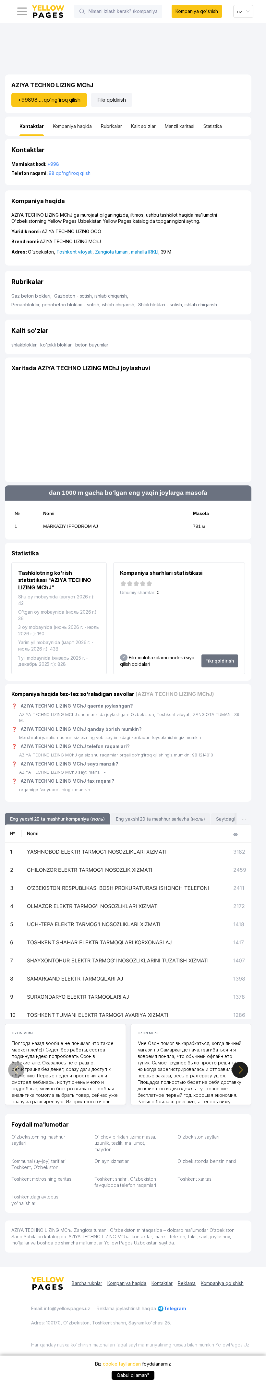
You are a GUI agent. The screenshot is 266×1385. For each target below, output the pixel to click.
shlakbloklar (24, 344)
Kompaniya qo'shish (196, 11)
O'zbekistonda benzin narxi (206, 1161)
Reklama (187, 1283)
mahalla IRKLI (144, 252)
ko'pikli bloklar (56, 344)
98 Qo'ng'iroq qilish (70, 173)
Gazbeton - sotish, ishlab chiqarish (91, 296)
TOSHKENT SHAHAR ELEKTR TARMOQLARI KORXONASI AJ (99, 942)
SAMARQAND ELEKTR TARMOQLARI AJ (75, 978)
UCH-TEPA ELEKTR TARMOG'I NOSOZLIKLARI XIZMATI (93, 924)
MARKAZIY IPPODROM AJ (70, 526)
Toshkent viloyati (74, 252)
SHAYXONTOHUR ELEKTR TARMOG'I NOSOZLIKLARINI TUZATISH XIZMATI (118, 960)
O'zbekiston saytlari (198, 1137)
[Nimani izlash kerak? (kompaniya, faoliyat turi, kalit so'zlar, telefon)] (82, 11)
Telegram (175, 1308)
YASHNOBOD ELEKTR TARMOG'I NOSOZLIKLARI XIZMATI (96, 851)
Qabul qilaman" (133, 1375)
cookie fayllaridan (122, 1364)
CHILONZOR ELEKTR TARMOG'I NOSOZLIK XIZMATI (89, 870)
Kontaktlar (162, 1283)
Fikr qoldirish (111, 99)
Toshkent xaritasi (194, 1179)
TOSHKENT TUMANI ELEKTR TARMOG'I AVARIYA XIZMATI (97, 1015)
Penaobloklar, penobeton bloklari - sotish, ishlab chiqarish (73, 304)
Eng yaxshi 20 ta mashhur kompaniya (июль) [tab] (57, 819)
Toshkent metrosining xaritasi (41, 1179)
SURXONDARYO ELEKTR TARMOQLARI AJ (78, 996)
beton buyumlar (91, 344)
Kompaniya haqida (126, 1283)
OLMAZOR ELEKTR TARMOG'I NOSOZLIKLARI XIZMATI (93, 906)
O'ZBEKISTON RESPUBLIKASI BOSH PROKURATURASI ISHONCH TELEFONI (118, 888)
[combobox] (243, 11)
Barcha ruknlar (87, 1283)
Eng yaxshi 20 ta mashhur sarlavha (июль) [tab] (160, 819)
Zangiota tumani (111, 252)
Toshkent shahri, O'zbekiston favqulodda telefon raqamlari (125, 1182)
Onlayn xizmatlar (111, 1161)
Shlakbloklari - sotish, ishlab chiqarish (177, 304)
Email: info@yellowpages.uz (60, 1308)
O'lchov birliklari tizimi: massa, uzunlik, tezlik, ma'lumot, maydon (125, 1143)
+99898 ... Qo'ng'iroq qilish (49, 99)
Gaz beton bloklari (31, 296)
